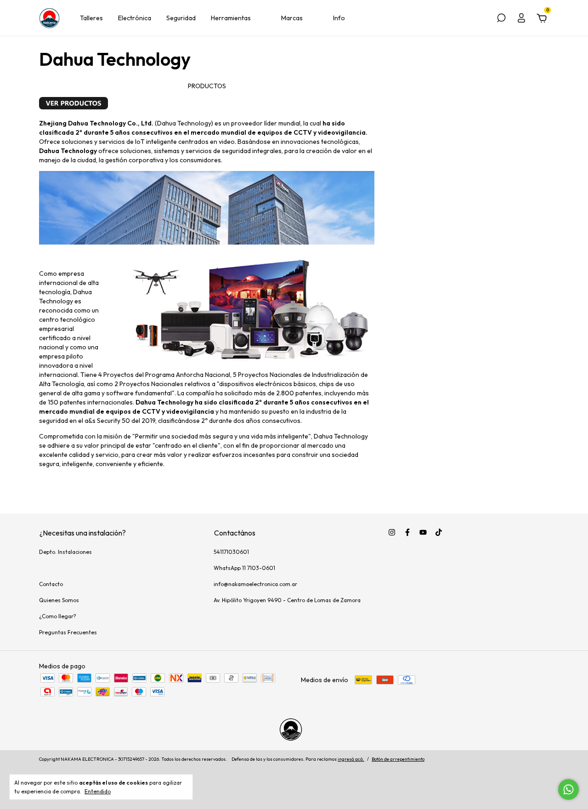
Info (339, 18)
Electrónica (134, 18)
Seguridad (181, 18)
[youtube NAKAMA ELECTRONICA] (423, 532)
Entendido (98, 791)
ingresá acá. (351, 759)
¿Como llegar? (57, 616)
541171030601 (231, 551)
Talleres (91, 18)
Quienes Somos (59, 600)
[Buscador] (501, 19)
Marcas (292, 18)
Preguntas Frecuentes (68, 632)
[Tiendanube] (520, 760)
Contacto (51, 584)
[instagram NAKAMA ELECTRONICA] (392, 532)
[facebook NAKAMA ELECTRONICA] (407, 532)
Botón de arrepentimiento (398, 759)
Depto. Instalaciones (65, 551)
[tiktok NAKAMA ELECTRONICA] (438, 532)
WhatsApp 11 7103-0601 (244, 567)
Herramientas (231, 18)
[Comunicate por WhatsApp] (568, 789)
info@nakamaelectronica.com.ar (255, 584)
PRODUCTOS (207, 86)
